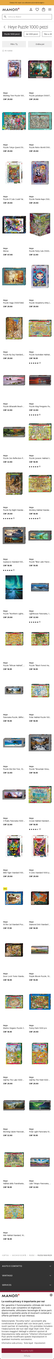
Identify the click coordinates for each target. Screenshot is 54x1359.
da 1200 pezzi (32, 34)
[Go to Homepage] (11, 9)
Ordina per (40, 44)
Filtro (12, 44)
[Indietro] (4, 27)
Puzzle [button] (31, 1255)
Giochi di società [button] (19, 1255)
